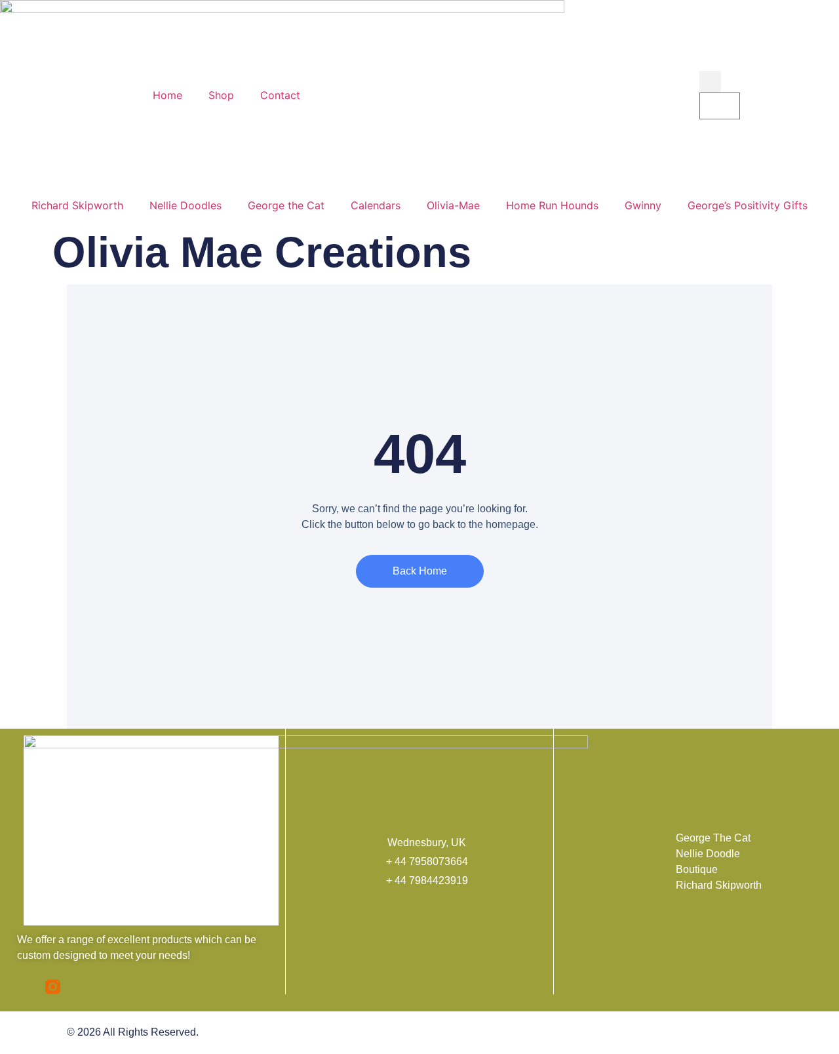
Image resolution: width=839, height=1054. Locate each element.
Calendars (375, 205)
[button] (710, 81)
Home (167, 95)
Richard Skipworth (77, 205)
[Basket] (719, 105)
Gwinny (643, 205)
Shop (221, 95)
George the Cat (286, 205)
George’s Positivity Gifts (748, 205)
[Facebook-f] (24, 986)
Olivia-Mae (453, 205)
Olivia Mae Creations (261, 252)
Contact (280, 95)
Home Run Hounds (552, 205)
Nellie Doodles (185, 205)
